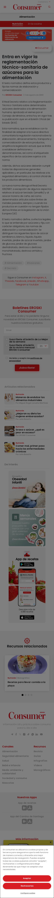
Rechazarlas (27, 885)
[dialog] (27, 871)
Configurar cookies (27, 893)
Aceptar (27, 878)
